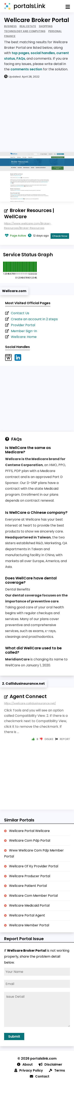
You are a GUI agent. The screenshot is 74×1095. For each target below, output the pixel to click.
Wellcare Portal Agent (27, 915)
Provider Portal (23, 325)
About (27, 1064)
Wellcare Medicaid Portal (29, 905)
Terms (59, 1070)
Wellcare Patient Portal (28, 885)
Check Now (59, 236)
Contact (42, 1076)
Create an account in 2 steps (34, 319)
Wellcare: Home (24, 336)
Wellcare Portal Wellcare (29, 830)
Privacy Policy (31, 1070)
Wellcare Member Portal (29, 925)
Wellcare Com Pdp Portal (29, 840)
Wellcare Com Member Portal (33, 895)
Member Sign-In (24, 331)
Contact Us (20, 313)
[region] (37, 115)
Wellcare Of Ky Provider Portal (33, 866)
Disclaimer (53, 1064)
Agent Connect (28, 696)
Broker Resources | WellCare (29, 213)
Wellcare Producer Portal (29, 876)
